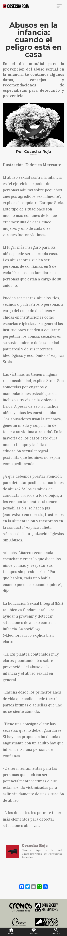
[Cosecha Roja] (12, 853)
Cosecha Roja (35, 845)
